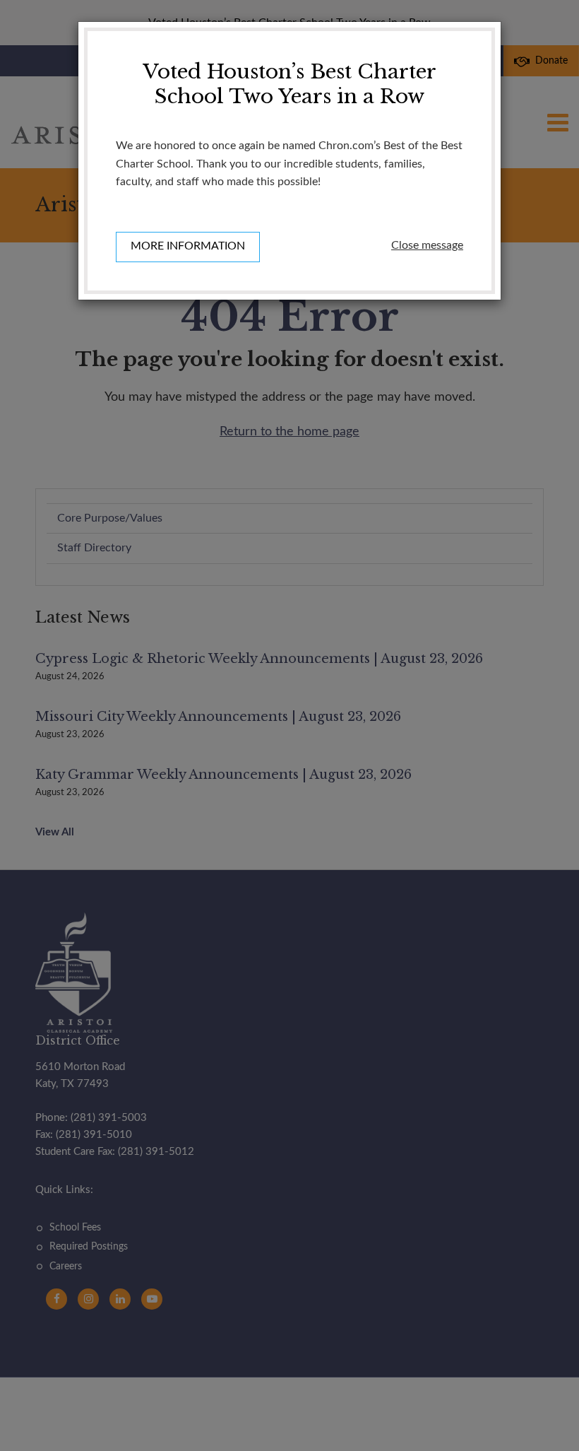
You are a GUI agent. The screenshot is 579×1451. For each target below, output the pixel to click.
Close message (427, 245)
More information (188, 246)
